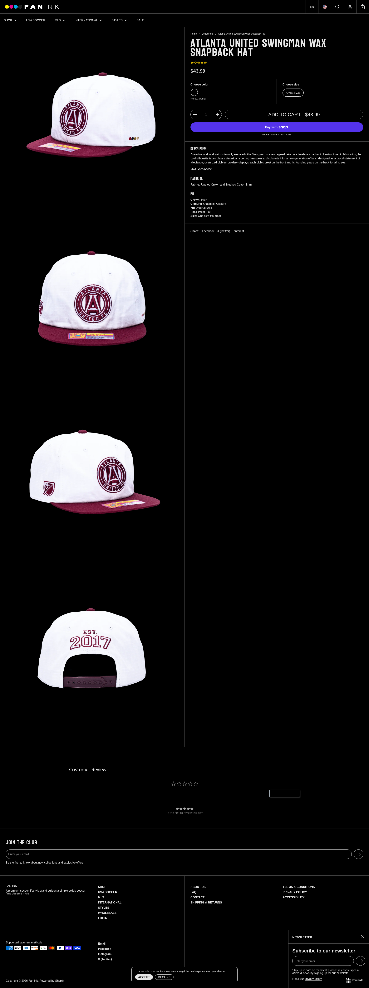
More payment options (276, 134)
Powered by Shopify (52, 980)
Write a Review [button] (287, 793)
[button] (312, 6)
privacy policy (313, 978)
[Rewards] (354, 980)
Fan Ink (33, 980)
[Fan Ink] (31, 7)
